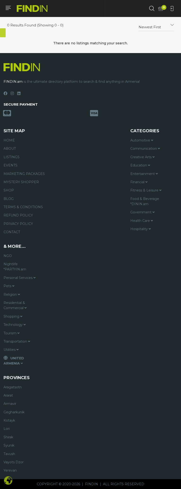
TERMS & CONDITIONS (23, 207)
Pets (8, 286)
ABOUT (10, 148)
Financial (137, 182)
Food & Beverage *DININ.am (144, 201)
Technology (14, 325)
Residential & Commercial (14, 305)
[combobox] (156, 25)
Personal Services (18, 278)
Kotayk (9, 420)
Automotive (140, 140)
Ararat (8, 395)
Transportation (16, 341)
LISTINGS (12, 157)
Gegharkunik (14, 412)
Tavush (9, 454)
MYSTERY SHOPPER (21, 182)
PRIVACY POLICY (18, 224)
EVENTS (10, 165)
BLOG (9, 199)
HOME (9, 140)
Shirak (8, 437)
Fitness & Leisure (144, 190)
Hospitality (139, 229)
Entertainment (143, 174)
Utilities (10, 350)
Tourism (10, 333)
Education (139, 165)
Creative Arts (141, 157)
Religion (11, 294)
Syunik (9, 445)
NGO (8, 256)
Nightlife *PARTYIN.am (15, 266)
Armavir (10, 404)
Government (141, 212)
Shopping (12, 316)
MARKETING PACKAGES (24, 174)
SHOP (9, 190)
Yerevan (10, 470)
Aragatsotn (13, 387)
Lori (7, 429)
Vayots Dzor (14, 462)
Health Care (140, 221)
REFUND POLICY (18, 215)
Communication (144, 148)
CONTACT (12, 232)
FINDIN (91, 484)
